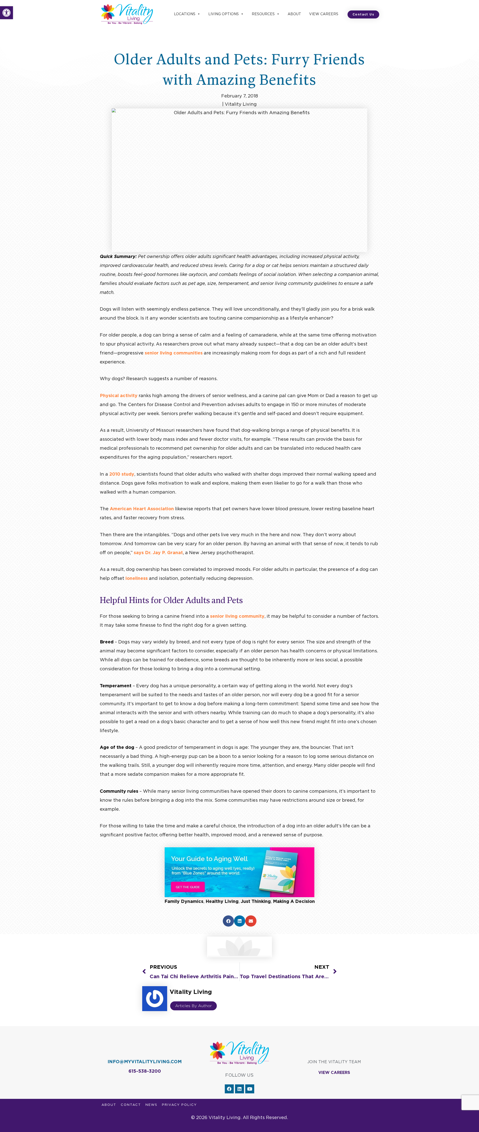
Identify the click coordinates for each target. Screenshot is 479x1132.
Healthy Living (222, 901)
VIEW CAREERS (334, 1072)
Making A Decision (294, 901)
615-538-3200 (144, 1071)
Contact (131, 1105)
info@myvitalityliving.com (145, 1061)
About (294, 14)
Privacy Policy (179, 1105)
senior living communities (174, 352)
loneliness (136, 578)
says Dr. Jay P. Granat (157, 552)
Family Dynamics (183, 901)
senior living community (237, 616)
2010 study (121, 474)
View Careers (323, 14)
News (151, 1105)
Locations (184, 14)
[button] (6, 12)
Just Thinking (256, 901)
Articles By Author (193, 1005)
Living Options (223, 14)
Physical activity (118, 395)
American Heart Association (141, 508)
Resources (263, 14)
